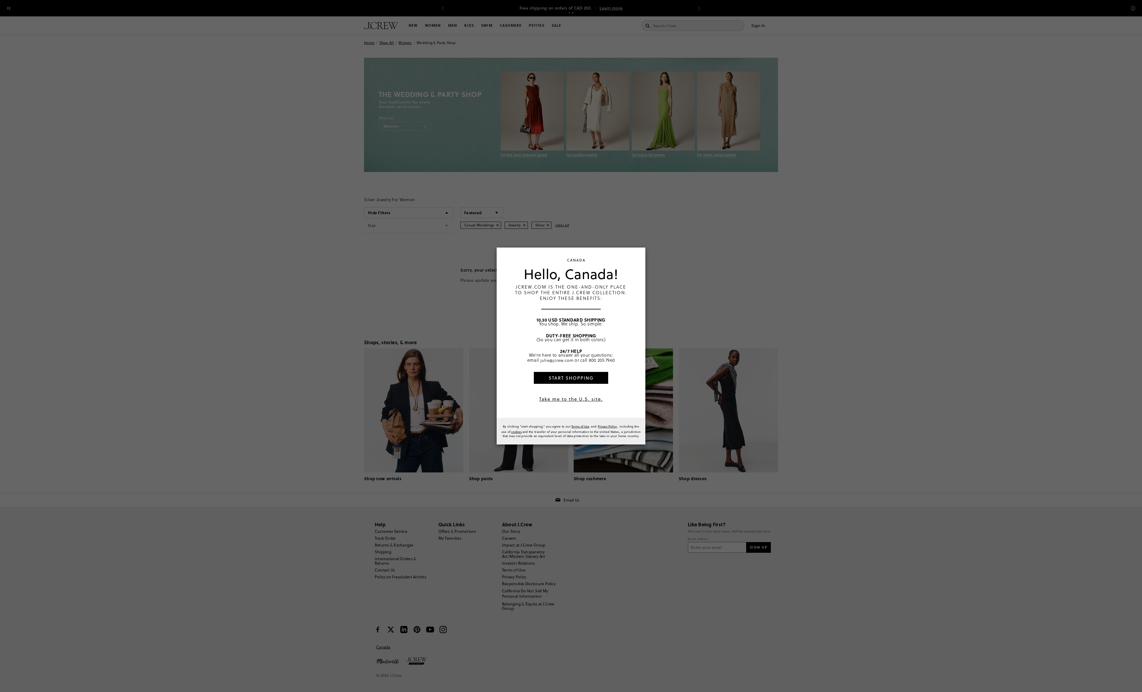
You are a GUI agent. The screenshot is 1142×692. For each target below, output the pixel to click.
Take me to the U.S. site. (571, 399)
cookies (516, 432)
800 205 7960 (602, 360)
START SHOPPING (571, 378)
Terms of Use (580, 426)
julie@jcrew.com (557, 360)
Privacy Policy (607, 426)
